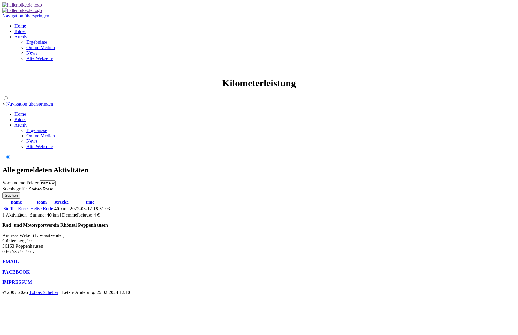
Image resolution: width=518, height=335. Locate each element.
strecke (61, 202)
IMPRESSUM (17, 282)
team (42, 202)
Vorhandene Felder (20, 182)
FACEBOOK (16, 271)
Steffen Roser (16, 208)
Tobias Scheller (43, 292)
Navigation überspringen (25, 15)
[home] (22, 4)
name (16, 202)
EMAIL (10, 261)
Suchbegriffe (14, 188)
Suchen (11, 195)
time (90, 202)
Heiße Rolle (41, 208)
